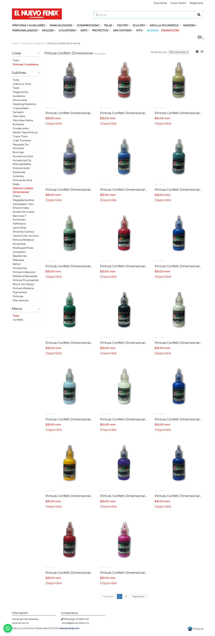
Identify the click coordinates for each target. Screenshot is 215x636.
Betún (17, 264)
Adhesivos (19, 223)
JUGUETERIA (67, 30)
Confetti (18, 319)
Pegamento (20, 92)
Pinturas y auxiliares (32, 43)
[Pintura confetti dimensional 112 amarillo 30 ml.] (69, 464)
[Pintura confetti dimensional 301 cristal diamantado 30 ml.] (124, 387)
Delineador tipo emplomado (23, 205)
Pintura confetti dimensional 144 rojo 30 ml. (80, 573)
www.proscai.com (69, 628)
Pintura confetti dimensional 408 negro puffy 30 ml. (140, 343)
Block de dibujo (23, 284)
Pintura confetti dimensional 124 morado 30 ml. (136, 496)
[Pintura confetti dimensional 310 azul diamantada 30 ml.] (124, 158)
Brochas (18, 152)
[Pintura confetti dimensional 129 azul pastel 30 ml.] (69, 387)
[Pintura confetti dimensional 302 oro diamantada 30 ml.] (178, 81)
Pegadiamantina (23, 200)
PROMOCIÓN (170, 30)
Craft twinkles (22, 140)
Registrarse (196, 3)
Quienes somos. (20, 623)
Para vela (19, 116)
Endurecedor (21, 168)
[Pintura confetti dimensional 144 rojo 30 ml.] (69, 541)
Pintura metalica (23, 239)
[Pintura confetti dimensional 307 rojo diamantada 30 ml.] (124, 81)
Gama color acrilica (25, 235)
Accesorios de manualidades (22, 162)
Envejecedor (21, 128)
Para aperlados (23, 120)
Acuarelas (19, 243)
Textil (16, 88)
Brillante (18, 124)
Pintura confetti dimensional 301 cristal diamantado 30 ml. (145, 419)
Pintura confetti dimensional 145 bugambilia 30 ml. (139, 573)
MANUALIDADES (61, 25)
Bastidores (20, 255)
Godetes (18, 176)
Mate (16, 184)
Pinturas (18, 296)
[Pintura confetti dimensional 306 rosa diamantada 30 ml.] (69, 81)
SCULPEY (139, 25)
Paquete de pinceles (21, 146)
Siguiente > (139, 596)
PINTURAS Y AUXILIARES (29, 25)
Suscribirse (160, 3)
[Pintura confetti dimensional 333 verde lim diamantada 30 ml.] (69, 234)
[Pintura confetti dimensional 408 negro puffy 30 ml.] (124, 311)
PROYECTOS (100, 30)
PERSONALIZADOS (25, 30)
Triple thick (20, 136)
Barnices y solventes (19, 217)
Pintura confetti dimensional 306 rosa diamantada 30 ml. (90, 113)
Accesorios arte (23, 156)
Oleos (16, 196)
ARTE (84, 30)
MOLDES (48, 30)
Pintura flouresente (26, 280)
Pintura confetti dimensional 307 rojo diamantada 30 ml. (144, 113)
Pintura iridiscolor (24, 272)
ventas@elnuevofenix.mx (75, 623)
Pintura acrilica (22, 180)
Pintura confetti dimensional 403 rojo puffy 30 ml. (139, 266)
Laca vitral (19, 227)
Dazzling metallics (24, 104)
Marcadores (21, 300)
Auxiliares (19, 96)
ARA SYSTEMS (122, 30)
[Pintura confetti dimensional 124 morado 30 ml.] (124, 464)
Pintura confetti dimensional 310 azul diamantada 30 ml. (144, 190)
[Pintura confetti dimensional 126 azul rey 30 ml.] (178, 387)
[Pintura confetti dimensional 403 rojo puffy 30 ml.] (124, 234)
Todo (16, 60)
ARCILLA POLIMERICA (164, 25)
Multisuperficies (23, 247)
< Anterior (107, 596)
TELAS (108, 25)
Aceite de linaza (23, 211)
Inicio (15, 43)
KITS (139, 30)
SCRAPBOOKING (88, 25)
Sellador (18, 112)
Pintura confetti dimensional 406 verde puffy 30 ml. (85, 343)
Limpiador (19, 251)
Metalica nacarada (25, 276)
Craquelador (21, 108)
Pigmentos (20, 292)
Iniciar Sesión (178, 3)
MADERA (189, 25)
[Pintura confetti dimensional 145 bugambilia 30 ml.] (124, 541)
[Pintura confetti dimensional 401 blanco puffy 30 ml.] (178, 311)
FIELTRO (123, 25)
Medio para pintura (25, 132)
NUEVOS (153, 30)
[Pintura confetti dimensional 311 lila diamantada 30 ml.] (69, 158)
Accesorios (20, 268)
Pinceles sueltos (23, 231)
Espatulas (19, 172)
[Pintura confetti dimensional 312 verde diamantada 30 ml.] (178, 158)
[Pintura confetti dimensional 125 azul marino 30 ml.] (178, 464)
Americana (20, 100)
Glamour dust (22, 83)
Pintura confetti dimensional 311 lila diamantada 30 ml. (88, 190)
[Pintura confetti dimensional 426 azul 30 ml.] (178, 234)
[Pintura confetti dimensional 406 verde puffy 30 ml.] (69, 311)
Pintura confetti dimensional (23, 190)
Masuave (18, 260)
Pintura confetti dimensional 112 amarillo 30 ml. (82, 496)
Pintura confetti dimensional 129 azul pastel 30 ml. (85, 419)
